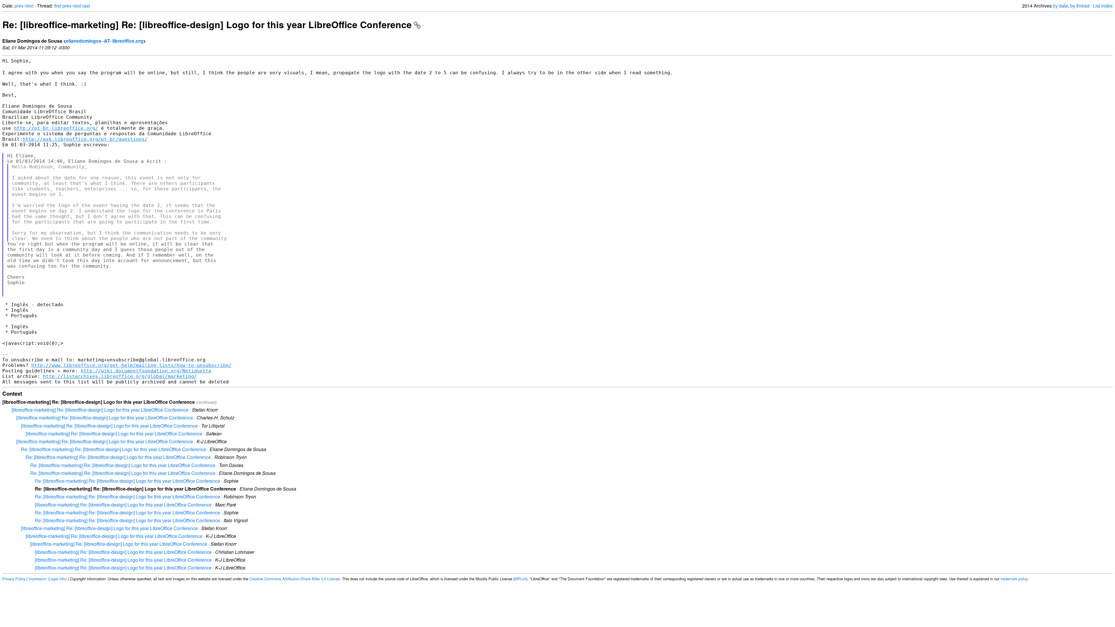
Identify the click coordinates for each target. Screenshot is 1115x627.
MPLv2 (520, 578)
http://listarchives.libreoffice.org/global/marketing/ (120, 376)
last (86, 5)
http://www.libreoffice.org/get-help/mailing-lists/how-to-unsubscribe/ (131, 365)
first (57, 5)
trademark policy (1014, 578)
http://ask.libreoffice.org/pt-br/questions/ (85, 139)
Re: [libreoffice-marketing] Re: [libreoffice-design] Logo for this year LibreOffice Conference (207, 24)
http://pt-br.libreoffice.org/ (56, 128)
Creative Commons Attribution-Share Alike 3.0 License (294, 578)
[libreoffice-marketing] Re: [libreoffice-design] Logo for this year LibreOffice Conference (100, 409)
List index (1103, 5)
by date (1060, 5)
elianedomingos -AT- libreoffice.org (104, 40)
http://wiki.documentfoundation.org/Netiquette (146, 371)
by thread (1079, 5)
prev (19, 5)
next (29, 5)
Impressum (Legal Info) (47, 578)
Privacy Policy (13, 578)
